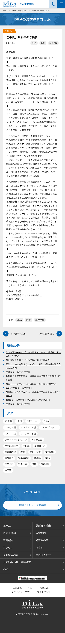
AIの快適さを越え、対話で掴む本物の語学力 (28, 360)
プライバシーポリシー (23, 592)
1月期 (19, 421)
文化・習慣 (35, 452)
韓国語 (8, 470)
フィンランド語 (28, 433)
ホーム (7, 525)
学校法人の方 (43, 555)
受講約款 (44, 588)
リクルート (30, 588)
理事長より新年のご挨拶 (18, 372)
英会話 (37, 458)
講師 (34, 464)
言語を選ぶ (9, 533)
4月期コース (33, 421)
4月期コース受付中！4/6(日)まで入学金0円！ (28, 400)
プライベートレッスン (16, 439)
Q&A (6, 569)
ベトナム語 (37, 439)
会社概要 (17, 588)
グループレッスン (49, 427)
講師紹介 (45, 464)
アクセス (8, 547)
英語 (47, 458)
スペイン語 (10, 433)
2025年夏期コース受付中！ (19, 388)
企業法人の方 (10, 555)
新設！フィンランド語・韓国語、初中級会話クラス (31, 383)
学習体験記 (10, 452)
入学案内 (41, 533)
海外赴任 (9, 458)
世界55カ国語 (11, 446)
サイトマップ (43, 592)
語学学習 (22, 464)
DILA (34, 43)
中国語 (26, 446)
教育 (43, 43)
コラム (39, 547)
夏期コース (39, 446)
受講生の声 (42, 540)
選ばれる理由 (43, 525)
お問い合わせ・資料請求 (32, 505)
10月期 (8, 421)
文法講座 (49, 452)
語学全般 (53, 43)
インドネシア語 (28, 427)
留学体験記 (23, 458)
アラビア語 (10, 427)
